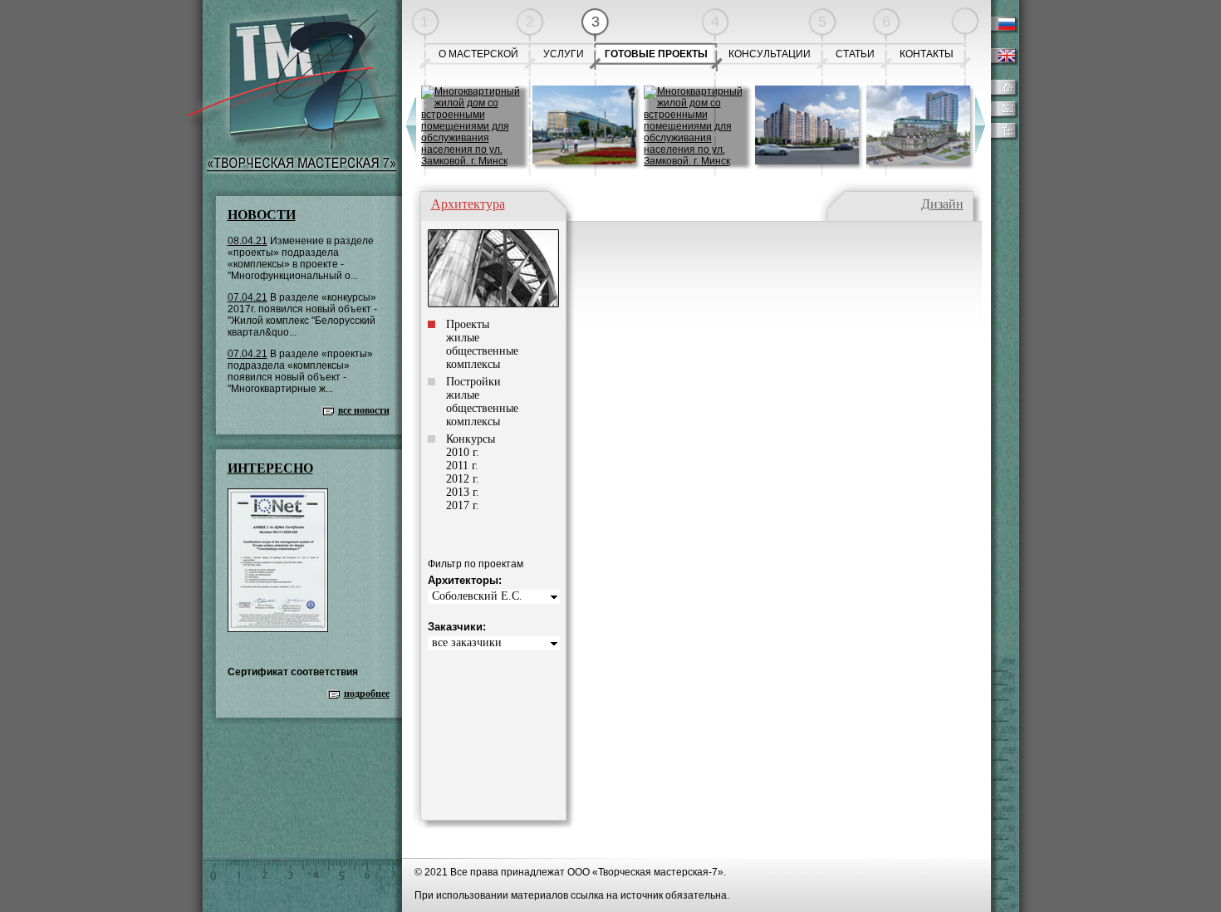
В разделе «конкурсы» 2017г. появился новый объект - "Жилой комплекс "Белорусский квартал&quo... (302, 315)
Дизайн (942, 204)
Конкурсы (470, 439)
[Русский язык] (1001, 31)
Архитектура (468, 204)
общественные (482, 351)
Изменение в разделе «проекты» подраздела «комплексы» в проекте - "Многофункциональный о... (301, 258)
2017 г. (462, 505)
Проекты (467, 324)
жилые (462, 337)
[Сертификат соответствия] (278, 629)
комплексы (473, 364)
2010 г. (462, 452)
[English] (1001, 62)
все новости (364, 410)
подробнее (367, 693)
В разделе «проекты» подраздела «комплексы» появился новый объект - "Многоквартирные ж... (300, 371)
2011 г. (462, 465)
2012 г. (462, 479)
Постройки (473, 381)
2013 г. (462, 492)
